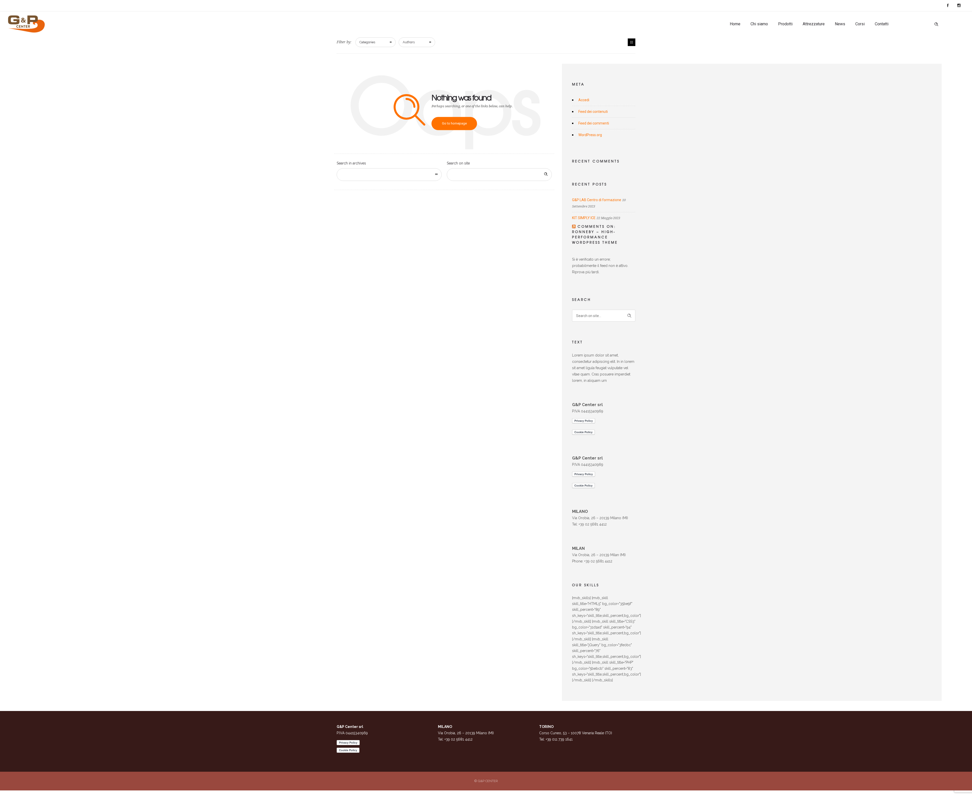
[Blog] (631, 42)
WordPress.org (590, 135)
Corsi (860, 24)
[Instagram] (958, 5)
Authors (409, 42)
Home (735, 24)
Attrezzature (814, 24)
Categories (367, 42)
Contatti (881, 24)
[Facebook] (947, 5)
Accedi (583, 100)
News (840, 24)
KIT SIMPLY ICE (584, 218)
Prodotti (785, 24)
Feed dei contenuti (593, 112)
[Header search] (936, 24)
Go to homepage (454, 123)
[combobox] (389, 174)
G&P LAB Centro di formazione (596, 200)
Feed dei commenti (593, 123)
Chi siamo (759, 24)
